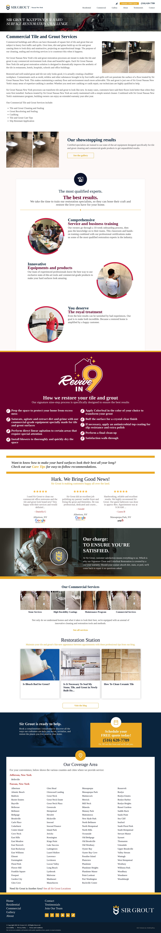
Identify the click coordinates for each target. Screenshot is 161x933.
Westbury (122, 864)
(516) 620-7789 (148, 3)
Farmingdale (16, 860)
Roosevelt (122, 788)
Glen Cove (16, 883)
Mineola (85, 807)
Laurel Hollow (53, 852)
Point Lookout (88, 875)
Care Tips (38, 467)
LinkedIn (68, 915)
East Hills (15, 837)
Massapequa (87, 788)
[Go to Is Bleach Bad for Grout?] (39, 664)
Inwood (50, 822)
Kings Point (52, 841)
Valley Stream (124, 852)
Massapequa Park (90, 792)
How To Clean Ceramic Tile (119, 684)
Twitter (57, 915)
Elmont (14, 856)
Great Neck (52, 796)
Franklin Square (18, 871)
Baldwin (15, 796)
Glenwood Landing (55, 792)
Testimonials (138, 8)
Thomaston (122, 841)
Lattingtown (52, 849)
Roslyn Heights (124, 803)
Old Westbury (88, 845)
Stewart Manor (124, 833)
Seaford (121, 822)
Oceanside (86, 833)
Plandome (86, 864)
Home (10, 900)
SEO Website (141, 928)
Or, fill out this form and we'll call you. (116, 744)
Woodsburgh (123, 879)
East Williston (17, 852)
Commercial (101, 8)
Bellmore (15, 811)
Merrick (85, 799)
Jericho (50, 833)
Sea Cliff (122, 818)
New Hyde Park (89, 818)
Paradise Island (89, 856)
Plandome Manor (89, 871)
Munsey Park (88, 811)
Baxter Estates (17, 799)
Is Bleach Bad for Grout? (36, 684)
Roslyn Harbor (124, 799)
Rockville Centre (89, 883)
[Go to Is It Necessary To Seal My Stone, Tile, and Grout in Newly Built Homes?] (80, 664)
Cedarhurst (16, 826)
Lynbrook (51, 871)
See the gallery (80, 155)
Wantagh (121, 856)
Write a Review (117, 4)
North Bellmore (89, 822)
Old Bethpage (88, 837)
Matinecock (87, 796)
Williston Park (124, 867)
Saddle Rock (123, 811)
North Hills (87, 830)
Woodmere (122, 875)
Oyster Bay (87, 849)
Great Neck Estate (55, 799)
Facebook (52, 915)
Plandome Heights (90, 867)
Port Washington (89, 879)
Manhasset (51, 879)
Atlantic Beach (17, 792)
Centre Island (17, 830)
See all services (80, 630)
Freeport (15, 875)
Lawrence (51, 856)
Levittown (51, 860)
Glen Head (51, 788)
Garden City (16, 879)
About (125, 8)
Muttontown (87, 815)
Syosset (121, 837)
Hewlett (50, 815)
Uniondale (122, 845)
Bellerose (15, 807)
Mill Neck (86, 803)
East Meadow (17, 841)
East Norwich (17, 845)
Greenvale (51, 807)
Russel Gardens (124, 807)
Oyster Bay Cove (89, 852)
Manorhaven (52, 883)
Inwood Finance (54, 826)
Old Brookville (88, 841)
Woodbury (122, 871)
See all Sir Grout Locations (57, 888)
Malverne (51, 875)
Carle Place (16, 822)
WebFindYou (151, 928)
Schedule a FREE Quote (129, 3)
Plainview (86, 860)
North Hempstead (90, 826)
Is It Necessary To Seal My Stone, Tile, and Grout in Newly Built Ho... (80, 687)
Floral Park (16, 864)
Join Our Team (53, 908)
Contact (152, 8)
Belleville (15, 779)
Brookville (16, 818)
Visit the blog (80, 705)
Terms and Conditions (36, 927)
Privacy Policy (21, 927)
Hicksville (51, 818)
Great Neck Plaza (54, 803)
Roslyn (121, 792)
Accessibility (10, 927)
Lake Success (53, 845)
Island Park (52, 830)
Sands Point (123, 815)
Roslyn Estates (124, 796)
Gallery (114, 8)
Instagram (47, 915)
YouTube (62, 915)
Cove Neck (16, 833)
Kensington (52, 837)
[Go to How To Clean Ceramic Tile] (121, 664)
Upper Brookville (125, 849)
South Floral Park (125, 826)
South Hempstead (125, 830)
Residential (87, 8)
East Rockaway (18, 849)
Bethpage (15, 815)
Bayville (15, 803)
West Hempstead (125, 860)
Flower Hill (16, 867)
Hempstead (52, 811)
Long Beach (52, 867)
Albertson (15, 788)
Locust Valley (53, 864)
